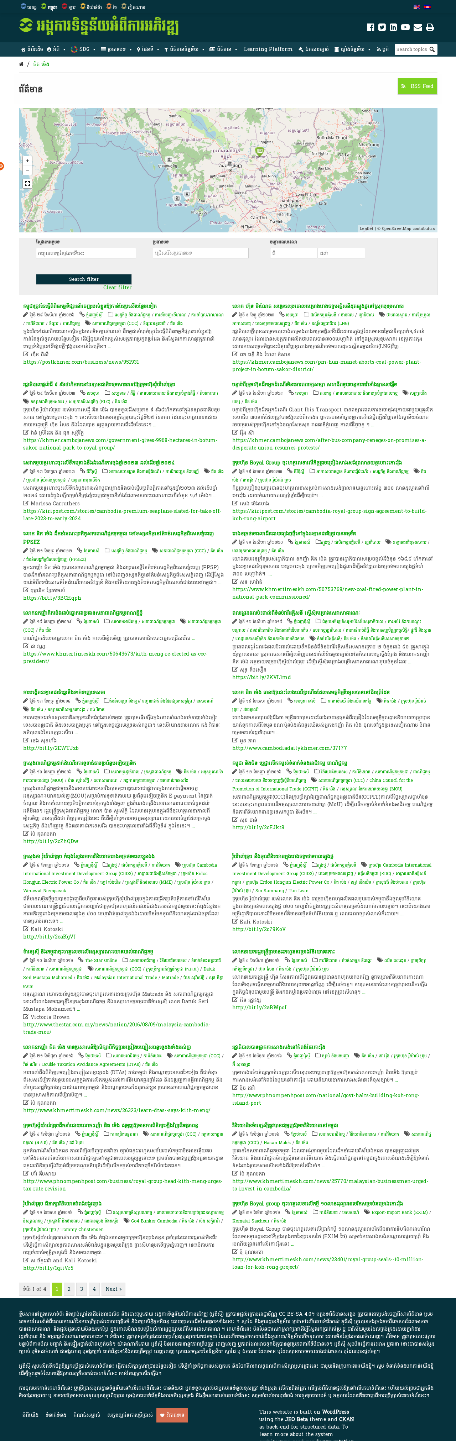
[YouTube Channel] (405, 28)
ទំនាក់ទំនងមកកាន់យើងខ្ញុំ (410, 1366)
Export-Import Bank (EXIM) (400, 1212)
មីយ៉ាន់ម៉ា (94, 7)
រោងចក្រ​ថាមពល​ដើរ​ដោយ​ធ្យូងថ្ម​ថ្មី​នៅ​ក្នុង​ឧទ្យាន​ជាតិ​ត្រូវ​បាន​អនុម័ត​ (294, 533)
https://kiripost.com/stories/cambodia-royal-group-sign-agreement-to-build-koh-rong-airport (329, 515)
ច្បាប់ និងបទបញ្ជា (335, 1056)
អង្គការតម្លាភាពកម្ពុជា (139, 780)
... (109, 346)
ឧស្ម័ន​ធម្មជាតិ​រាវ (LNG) (330, 323)
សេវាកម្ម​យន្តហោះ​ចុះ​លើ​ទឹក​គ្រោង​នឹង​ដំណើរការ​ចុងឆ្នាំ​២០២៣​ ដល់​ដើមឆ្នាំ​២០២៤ (99, 462)
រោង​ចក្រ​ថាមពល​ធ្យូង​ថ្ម (272, 323)
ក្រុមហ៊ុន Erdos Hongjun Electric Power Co (287, 882)
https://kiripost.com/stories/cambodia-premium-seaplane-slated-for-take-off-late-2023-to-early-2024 (122, 515)
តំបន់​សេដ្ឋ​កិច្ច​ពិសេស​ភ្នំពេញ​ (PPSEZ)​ (56, 559)
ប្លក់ (386, 49)
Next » (113, 1289)
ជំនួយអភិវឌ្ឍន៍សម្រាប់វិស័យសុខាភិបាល (352, 622)
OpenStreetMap (396, 228)
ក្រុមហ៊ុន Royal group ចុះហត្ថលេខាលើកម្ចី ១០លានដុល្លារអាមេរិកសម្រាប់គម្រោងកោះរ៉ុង (317, 1203)
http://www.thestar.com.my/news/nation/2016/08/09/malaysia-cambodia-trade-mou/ (116, 1028)
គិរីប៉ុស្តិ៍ (92, 471)
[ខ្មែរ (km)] (427, 7)
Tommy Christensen (82, 1230)
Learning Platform (268, 49)
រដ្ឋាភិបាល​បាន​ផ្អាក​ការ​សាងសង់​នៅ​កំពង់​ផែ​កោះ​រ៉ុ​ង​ (278, 1047)
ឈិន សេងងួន (395, 960)
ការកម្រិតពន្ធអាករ (124, 1134)
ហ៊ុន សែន (266, 969)
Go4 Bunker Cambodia (154, 1221)
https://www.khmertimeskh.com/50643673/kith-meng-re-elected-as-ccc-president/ (115, 657)
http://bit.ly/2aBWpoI (259, 1007)
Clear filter (117, 288)
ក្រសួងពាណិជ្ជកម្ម (157, 772)
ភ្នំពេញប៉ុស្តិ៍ (94, 315)
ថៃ (115, 7)
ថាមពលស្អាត (397, 315)
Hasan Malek (277, 1143)
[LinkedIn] (393, 28)
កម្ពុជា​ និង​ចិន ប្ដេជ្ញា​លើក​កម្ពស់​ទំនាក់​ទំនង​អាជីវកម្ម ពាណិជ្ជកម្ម (289, 763)
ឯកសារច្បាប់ (317, 49)
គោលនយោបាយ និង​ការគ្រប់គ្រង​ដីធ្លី (167, 393)
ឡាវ (72, 7)
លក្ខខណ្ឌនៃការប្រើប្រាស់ (130, 1415)
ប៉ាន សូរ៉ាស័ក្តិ (78, 780)
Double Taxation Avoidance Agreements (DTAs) (91, 1064)
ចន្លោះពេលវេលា (283, 242)
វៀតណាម (136, 7)
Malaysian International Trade (125, 978)
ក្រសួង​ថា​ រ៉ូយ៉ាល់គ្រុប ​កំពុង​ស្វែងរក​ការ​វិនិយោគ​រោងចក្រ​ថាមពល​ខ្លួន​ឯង (89, 856)
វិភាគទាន (176, 1415)
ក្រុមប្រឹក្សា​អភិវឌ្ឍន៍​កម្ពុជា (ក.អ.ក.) (172, 969)
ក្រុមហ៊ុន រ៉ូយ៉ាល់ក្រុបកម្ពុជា (46, 480)
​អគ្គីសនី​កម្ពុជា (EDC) (374, 874)
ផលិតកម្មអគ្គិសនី (323, 315)
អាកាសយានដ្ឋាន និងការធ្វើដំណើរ (135, 471)
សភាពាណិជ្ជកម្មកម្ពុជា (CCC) (115, 323)
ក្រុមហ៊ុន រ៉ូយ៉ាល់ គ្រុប (274, 480)
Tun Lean (299, 891)
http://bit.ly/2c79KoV (259, 929)
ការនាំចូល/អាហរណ (207, 315)
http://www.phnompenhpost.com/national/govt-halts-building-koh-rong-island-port (325, 1099)
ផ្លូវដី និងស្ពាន (421, 630)
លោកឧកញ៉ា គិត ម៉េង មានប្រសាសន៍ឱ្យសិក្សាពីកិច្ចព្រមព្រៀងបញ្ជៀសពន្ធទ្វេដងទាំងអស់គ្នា (107, 1047)
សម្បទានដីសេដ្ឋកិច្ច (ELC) (89, 402)
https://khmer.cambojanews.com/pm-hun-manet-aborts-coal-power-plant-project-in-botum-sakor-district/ (326, 366)
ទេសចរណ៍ (205, 701)
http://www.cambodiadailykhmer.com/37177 (289, 748)
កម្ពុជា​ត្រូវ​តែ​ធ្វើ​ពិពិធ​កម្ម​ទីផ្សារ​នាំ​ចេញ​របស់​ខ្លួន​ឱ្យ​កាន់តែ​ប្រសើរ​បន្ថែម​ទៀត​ (90, 306)
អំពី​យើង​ (30, 1415)
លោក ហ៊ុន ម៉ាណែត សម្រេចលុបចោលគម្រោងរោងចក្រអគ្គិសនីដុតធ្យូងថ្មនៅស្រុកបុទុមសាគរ (318, 306)
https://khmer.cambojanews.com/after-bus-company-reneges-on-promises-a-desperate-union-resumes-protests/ (329, 444)
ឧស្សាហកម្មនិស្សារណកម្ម (132, 1212)
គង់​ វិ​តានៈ (97, 710)
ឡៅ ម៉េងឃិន (110, 882)
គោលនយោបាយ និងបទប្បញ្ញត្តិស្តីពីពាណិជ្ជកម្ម (270, 780)
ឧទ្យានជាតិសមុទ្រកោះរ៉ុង (67, 710)
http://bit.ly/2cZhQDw (50, 841)
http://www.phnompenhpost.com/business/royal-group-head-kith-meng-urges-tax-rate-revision (123, 1185)
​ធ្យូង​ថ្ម (325, 542)
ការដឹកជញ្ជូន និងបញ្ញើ (182, 471)
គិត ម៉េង (41, 64)
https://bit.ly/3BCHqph (52, 598)
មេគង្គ (32, 7)
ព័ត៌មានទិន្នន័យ (184, 49)
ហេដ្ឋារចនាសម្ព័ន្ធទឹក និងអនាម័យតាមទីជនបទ (270, 639)
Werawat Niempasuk (44, 891)
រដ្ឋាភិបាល (366, 315)
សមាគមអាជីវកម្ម (124, 622)
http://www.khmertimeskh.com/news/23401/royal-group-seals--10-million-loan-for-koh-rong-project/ (328, 1263)
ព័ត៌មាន (224, 49)
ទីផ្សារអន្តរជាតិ (154, 323)
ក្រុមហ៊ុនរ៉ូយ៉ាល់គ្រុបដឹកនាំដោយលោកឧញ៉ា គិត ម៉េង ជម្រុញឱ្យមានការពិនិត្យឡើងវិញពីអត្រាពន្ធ (110, 1125)
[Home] (21, 64)
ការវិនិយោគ (35, 323)
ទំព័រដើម (35, 49)
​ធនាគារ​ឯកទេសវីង (174, 780)
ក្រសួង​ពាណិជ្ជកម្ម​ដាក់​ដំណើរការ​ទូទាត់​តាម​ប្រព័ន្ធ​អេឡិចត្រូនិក (79, 763)
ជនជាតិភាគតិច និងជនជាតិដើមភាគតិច (279, 630)
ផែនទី (147, 49)
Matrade (170, 978)
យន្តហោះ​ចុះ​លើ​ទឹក (85, 480)
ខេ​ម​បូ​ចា (292, 315)
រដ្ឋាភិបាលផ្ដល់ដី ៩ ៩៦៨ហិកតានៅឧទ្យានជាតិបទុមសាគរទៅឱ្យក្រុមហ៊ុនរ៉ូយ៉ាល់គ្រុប (99, 384)
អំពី (56, 49)
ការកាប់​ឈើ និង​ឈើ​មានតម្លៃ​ (349, 701)
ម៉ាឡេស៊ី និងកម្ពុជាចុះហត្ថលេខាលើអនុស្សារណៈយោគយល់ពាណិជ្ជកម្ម (88, 951)
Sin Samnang (269, 891)
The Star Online (101, 960)
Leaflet (366, 228)
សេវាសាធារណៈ (106, 780)
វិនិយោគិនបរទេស (334, 772)
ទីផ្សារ (53, 323)
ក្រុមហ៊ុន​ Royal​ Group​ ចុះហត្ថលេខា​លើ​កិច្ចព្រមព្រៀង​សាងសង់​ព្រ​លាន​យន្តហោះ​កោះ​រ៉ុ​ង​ (317, 462)
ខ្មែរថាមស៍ (91, 551)
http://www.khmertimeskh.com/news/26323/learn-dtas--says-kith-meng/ (117, 1110)
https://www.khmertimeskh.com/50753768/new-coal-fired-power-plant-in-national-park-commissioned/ (327, 593)
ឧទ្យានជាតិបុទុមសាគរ (47, 402)
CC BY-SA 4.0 (295, 1314)
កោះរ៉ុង (248, 480)
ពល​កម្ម (325, 393)
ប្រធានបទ (117, 49)
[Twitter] (382, 28)
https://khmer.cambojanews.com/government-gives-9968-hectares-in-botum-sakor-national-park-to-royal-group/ (120, 444)
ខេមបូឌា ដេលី (305, 701)
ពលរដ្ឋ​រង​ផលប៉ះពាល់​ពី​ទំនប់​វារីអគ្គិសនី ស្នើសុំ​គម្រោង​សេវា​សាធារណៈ (296, 613)
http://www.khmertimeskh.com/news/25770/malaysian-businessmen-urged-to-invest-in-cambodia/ (330, 1185)
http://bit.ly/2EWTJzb (51, 748)
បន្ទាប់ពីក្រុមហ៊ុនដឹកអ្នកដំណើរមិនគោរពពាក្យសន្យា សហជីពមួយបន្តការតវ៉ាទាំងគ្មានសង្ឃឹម (314, 384)
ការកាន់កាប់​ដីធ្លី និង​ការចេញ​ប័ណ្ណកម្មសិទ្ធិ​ (377, 630)
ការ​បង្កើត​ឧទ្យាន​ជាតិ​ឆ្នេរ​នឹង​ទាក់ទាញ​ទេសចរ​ (64, 692)
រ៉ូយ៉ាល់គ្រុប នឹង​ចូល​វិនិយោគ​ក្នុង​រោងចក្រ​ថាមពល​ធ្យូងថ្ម (282, 856)
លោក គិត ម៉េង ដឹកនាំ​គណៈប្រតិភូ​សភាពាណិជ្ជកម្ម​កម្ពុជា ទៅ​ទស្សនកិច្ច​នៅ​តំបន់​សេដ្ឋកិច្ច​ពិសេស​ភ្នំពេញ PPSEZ (118, 538)
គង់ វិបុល (76, 1143)
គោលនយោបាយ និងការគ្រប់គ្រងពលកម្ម (367, 393)
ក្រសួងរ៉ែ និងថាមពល (392, 882)
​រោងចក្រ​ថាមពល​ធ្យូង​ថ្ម (249, 551)
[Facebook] (370, 28)
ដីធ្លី (132, 393)
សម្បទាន (119, 393)
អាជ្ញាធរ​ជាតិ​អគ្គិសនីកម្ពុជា (157, 874)
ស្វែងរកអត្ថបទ (48, 242)
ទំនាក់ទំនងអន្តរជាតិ (206, 960)
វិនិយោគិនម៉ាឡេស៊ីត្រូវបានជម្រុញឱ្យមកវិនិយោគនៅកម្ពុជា (285, 1125)
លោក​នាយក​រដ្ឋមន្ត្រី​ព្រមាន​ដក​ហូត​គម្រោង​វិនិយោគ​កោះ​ (283, 951)
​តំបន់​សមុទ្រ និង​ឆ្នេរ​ (124, 701)
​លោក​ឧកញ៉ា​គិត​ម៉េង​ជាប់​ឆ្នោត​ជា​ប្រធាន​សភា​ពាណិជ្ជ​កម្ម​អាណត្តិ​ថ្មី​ (82, 613)
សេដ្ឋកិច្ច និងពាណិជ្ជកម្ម (132, 315)
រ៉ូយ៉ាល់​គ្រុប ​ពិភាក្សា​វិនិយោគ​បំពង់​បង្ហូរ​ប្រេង (62, 1203)
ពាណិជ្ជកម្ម (71, 323)
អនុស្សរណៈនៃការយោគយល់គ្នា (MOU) (371, 789)
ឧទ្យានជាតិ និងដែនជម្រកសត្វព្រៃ (167, 701)
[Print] (430, 28)
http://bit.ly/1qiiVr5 (48, 1268)
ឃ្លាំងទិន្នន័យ (352, 49)
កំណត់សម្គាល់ (86, 1415)
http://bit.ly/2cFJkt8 (258, 827)
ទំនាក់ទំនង (56, 1415)
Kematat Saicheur (250, 1221)
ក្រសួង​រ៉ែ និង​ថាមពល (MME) (149, 882)
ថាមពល (347, 315)
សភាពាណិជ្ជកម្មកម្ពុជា (158, 622)
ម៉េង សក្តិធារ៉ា (209, 1221)
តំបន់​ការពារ (209, 393)
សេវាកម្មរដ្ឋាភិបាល (327, 630)
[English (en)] (417, 7)
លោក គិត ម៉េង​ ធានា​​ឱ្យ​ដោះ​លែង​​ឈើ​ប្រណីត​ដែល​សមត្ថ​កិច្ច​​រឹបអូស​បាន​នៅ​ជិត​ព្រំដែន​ (311, 692)
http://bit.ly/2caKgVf (49, 936)
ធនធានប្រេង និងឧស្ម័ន (101, 1221)
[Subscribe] (418, 28)
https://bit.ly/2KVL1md (261, 677)
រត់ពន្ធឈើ (251, 710)
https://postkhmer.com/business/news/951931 (81, 362)
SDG (84, 49)
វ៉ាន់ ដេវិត (30, 1064)
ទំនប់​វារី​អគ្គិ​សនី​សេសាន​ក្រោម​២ (385, 639)
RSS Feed (421, 86)
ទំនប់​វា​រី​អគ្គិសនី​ (329, 639)
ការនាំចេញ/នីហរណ (171, 315)
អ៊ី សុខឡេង (241, 1064)
